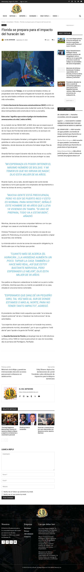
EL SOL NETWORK (10, 40)
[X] (75, 1)
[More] (47, 45)
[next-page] (6, 440)
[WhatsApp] (42, 45)
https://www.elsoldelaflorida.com (28, 392)
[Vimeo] (78, 1)
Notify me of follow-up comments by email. (18, 492)
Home (3, 22)
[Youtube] (81, 1)
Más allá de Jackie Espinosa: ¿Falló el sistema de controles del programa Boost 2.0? (69, 153)
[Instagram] (72, 1)
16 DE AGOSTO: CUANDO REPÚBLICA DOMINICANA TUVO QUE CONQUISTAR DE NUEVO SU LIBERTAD (70, 123)
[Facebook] (69, 1)
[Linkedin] (32, 45)
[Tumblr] (37, 45)
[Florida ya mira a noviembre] (28, 419)
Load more (69, 100)
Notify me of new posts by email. (15, 494)
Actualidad (10, 22)
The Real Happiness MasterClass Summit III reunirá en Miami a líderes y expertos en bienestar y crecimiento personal (9, 431)
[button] (79, 16)
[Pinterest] (26, 45)
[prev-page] (3, 440)
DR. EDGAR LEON (63, 115)
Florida (17, 22)
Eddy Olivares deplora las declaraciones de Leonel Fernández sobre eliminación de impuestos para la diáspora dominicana (43, 374)
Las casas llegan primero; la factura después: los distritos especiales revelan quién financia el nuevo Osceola (74, 42)
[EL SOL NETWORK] (3, 40)
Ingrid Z (60, 121)
